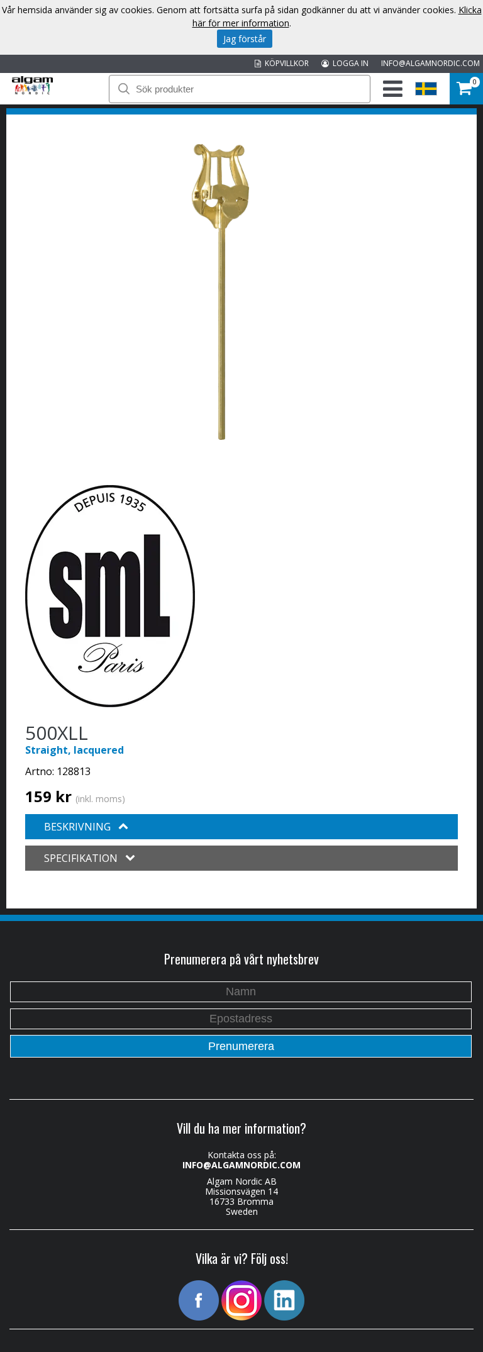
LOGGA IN (349, 63)
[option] (219, 291)
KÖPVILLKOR (285, 63)
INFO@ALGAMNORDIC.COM (430, 63)
